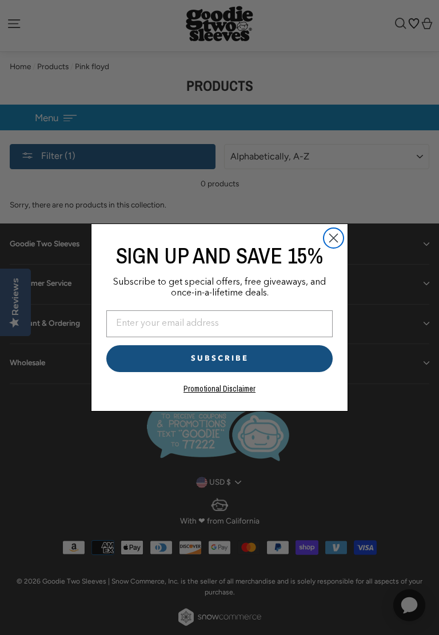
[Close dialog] (334, 238)
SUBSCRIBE (220, 358)
